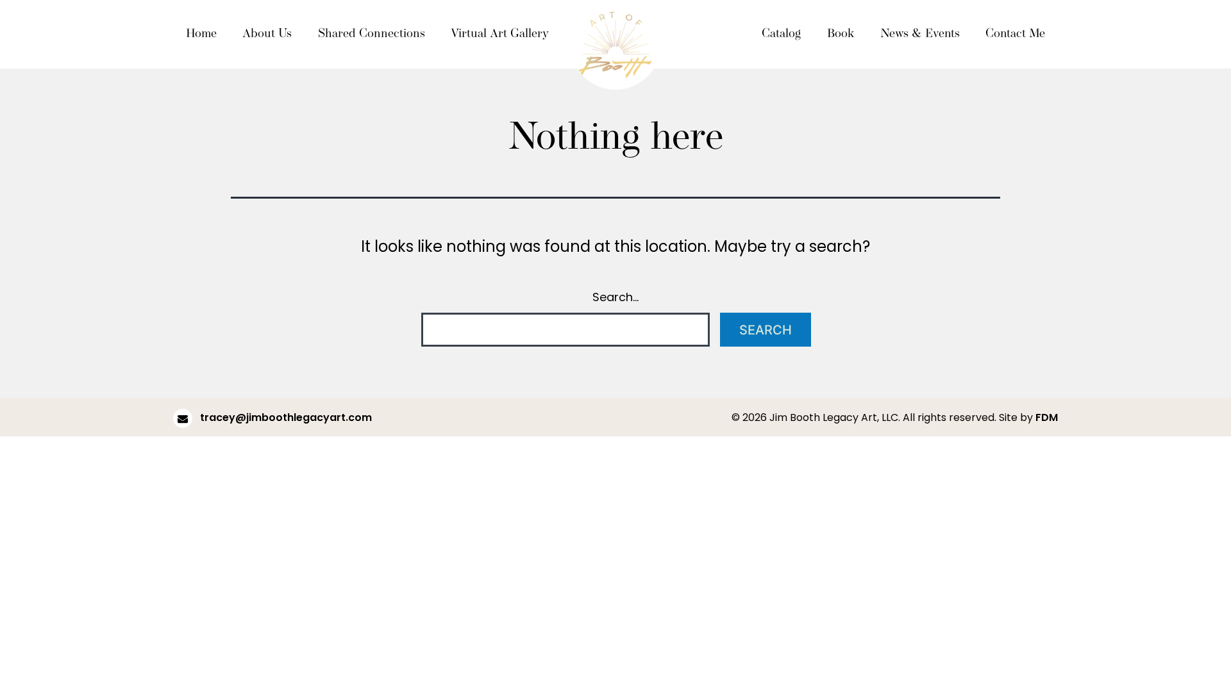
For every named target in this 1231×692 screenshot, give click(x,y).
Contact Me (1015, 34)
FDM (1046, 417)
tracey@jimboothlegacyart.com (284, 417)
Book (841, 34)
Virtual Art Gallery (500, 34)
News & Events (920, 34)
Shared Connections (371, 34)
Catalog (781, 34)
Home (201, 34)
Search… (615, 297)
